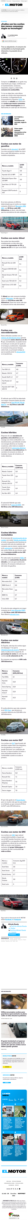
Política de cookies (19, 1183)
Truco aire (8, 1)
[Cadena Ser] (13, 1195)
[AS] (8, 1193)
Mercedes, (10, 298)
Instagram (17, 919)
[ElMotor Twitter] (13, 1189)
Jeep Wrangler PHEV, (18, 610)
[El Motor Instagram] (15, 1189)
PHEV (22, 558)
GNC (13, 835)
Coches (11, 938)
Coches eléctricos (5, 939)
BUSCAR (6, 1082)
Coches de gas (17, 938)
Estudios (3, 941)
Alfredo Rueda (14, 35)
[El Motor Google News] (19, 1189)
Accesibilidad (11, 1185)
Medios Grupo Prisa (14, 1218)
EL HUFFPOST (11, 1100)
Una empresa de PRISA (14, 1214)
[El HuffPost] (22, 1193)
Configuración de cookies (9, 1183)
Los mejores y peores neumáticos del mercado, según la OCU (20, 120)
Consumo (20, 939)
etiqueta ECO (20, 352)
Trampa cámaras (16, 1)
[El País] (4, 1193)
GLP (13, 743)
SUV (17, 941)
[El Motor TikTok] (17, 1189)
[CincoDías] (13, 1193)
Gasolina (8, 941)
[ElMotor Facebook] (11, 1189)
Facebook (8, 919)
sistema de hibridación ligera (11, 338)
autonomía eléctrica (19, 448)
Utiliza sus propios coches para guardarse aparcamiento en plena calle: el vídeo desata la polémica (14, 1014)
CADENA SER (22, 1100)
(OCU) (20, 99)
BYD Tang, (8, 710)
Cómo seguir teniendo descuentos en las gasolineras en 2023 (20, 132)
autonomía (8, 548)
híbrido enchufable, (20, 540)
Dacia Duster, (20, 800)
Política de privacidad (16, 1181)
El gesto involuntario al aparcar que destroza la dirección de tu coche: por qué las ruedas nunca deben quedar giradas (13, 1043)
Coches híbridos (13, 939)
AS (18, 1099)
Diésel (24, 939)
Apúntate (7, 1066)
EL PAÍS (15, 1100)
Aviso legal (8, 1181)
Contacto (17, 1185)
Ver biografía (12, 934)
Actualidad (4, 21)
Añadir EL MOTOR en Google (10, 41)
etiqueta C (15, 149)
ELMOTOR (5, 1099)
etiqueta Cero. (14, 614)
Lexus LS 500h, (16, 505)
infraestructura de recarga (10, 650)
